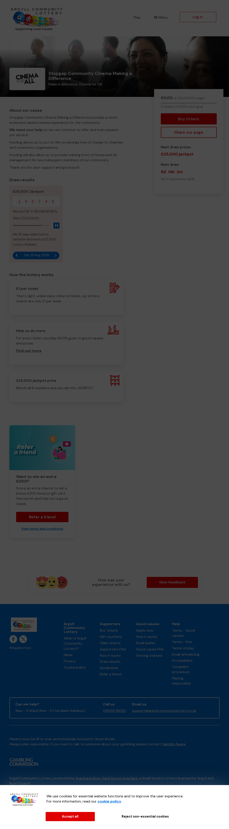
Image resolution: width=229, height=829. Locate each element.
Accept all (70, 816)
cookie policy (109, 801)
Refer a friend (110, 674)
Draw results (110, 661)
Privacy (70, 661)
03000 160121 (114, 710)
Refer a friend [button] (42, 517)
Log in (198, 17)
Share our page (188, 132)
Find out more (28, 350)
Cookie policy (75, 667)
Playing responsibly (181, 681)
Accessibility (182, 660)
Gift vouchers (111, 636)
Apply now (144, 630)
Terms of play (183, 648)
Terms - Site (182, 641)
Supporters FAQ (113, 649)
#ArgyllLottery (20, 648)
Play (137, 17)
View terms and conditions (42, 529)
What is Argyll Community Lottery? (75, 643)
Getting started (149, 655)
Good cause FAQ (149, 649)
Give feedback (172, 582)
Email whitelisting (185, 654)
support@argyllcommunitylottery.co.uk (164, 710)
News (68, 654)
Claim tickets (110, 643)
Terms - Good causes (183, 633)
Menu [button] (163, 17)
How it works (110, 655)
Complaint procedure (180, 669)
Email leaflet (145, 643)
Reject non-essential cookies (145, 816)
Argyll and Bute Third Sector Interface (107, 778)
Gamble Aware (174, 744)
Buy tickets (188, 119)
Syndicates (109, 667)
